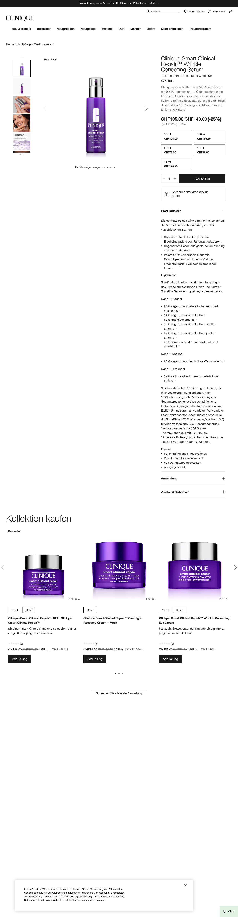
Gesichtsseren (43, 44)
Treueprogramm (200, 28)
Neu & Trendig (21, 28)
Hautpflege (88, 28)
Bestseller (44, 28)
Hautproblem (66, 28)
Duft (121, 28)
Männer (135, 28)
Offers (151, 28)
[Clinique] (20, 18)
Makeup (107, 28)
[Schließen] (185, 885)
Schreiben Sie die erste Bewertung (119, 693)
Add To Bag (202, 178)
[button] (229, 911)
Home (10, 44)
